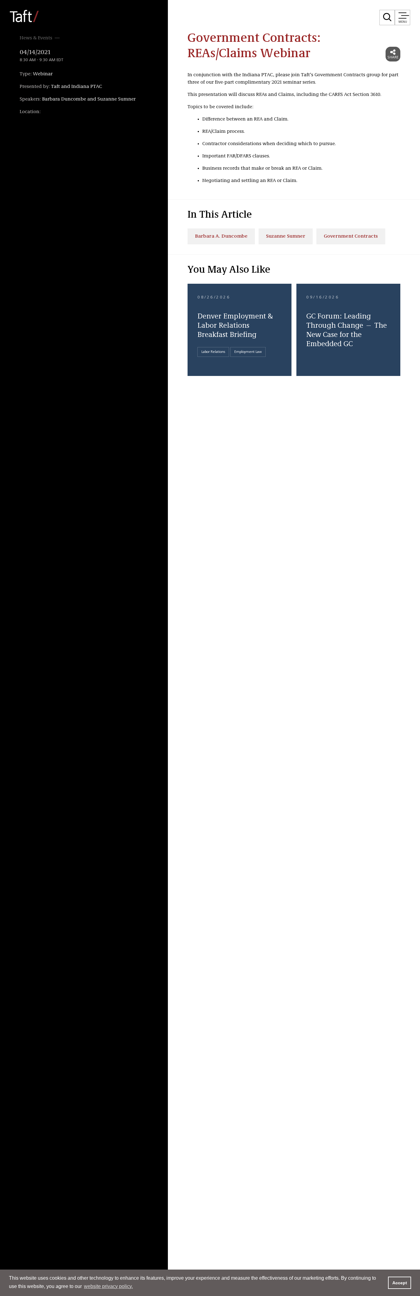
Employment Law (248, 352)
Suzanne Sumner (285, 236)
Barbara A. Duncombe (221, 236)
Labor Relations (213, 352)
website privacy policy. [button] (108, 1286)
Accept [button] (399, 1282)
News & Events (36, 38)
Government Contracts (351, 236)
